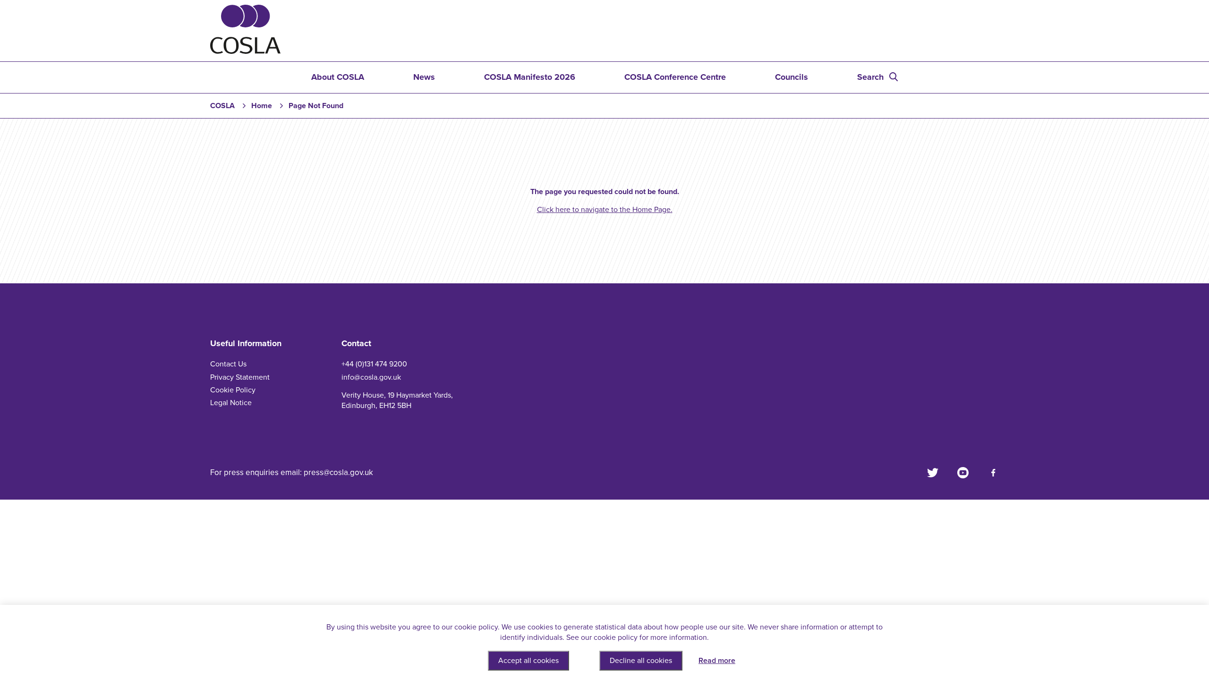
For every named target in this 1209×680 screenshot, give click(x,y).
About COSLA (337, 77)
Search (870, 77)
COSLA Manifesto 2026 (529, 77)
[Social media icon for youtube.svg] (963, 472)
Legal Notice (231, 403)
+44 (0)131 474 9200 (374, 364)
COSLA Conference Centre (675, 77)
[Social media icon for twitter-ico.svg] (932, 472)
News (424, 77)
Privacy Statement (240, 377)
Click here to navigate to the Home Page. (605, 209)
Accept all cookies (528, 660)
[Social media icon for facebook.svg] (993, 472)
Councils (791, 77)
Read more (716, 660)
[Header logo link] (245, 51)
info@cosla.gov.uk (371, 377)
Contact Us (228, 364)
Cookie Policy (232, 390)
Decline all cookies (641, 660)
